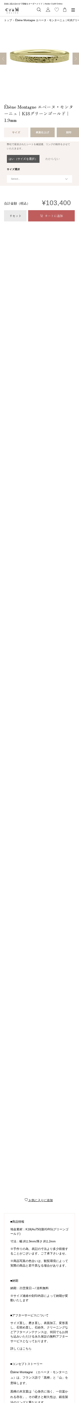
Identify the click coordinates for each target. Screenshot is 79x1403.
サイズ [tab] (16, 132)
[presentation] (13, 169)
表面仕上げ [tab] (42, 132)
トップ (8, 20)
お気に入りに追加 (40, 1200)
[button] (23, 159)
